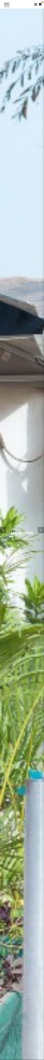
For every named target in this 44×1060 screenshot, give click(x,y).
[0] (40, 4)
